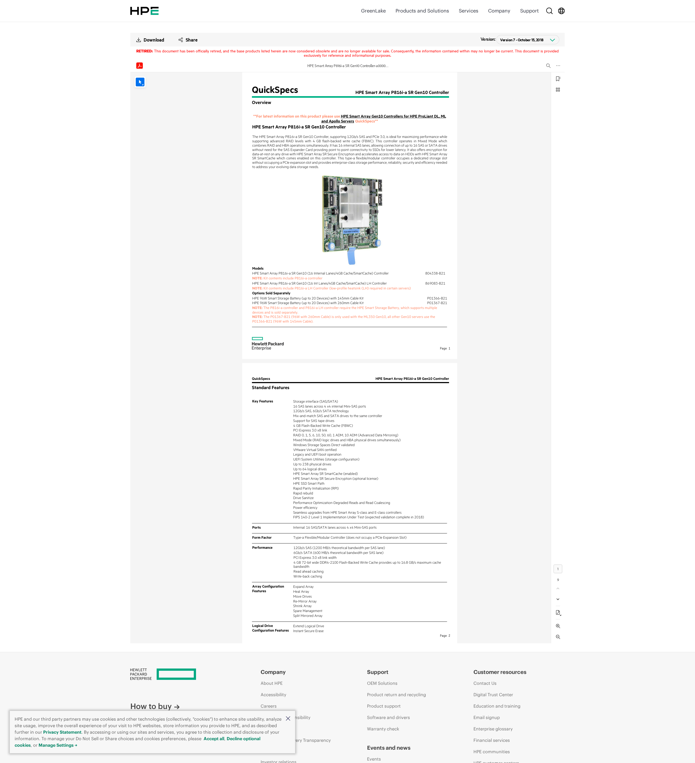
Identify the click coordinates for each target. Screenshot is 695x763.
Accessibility (273, 694)
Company (499, 11)
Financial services (491, 740)
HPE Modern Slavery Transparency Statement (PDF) (296, 745)
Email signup (486, 717)
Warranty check (383, 729)
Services (468, 11)
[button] (288, 718)
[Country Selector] (561, 11)
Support (529, 11)
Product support (384, 706)
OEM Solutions (382, 683)
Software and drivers (388, 717)
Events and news (388, 747)
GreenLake (373, 11)
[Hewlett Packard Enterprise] (144, 11)
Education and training (496, 706)
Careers (269, 706)
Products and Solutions (422, 11)
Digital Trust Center (493, 694)
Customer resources (499, 672)
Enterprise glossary (493, 729)
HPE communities (491, 751)
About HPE (272, 683)
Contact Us (485, 683)
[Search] (549, 11)
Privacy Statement (62, 732)
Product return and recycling (396, 694)
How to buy (151, 706)
